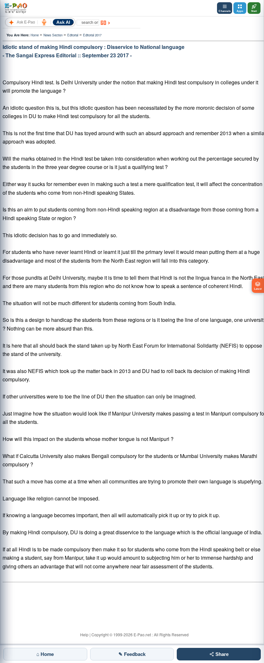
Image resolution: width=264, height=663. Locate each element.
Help (84, 634)
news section (52, 35)
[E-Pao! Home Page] (16, 8)
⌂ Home (45, 654)
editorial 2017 (92, 35)
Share (221, 654)
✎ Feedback (132, 654)
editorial (72, 35)
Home (35, 35)
